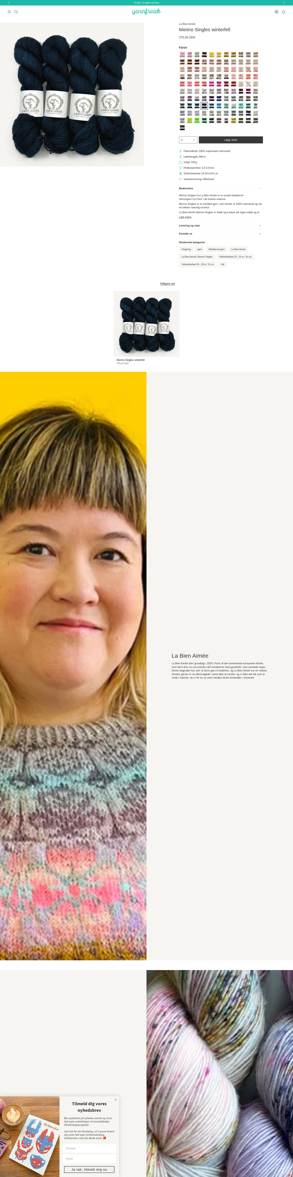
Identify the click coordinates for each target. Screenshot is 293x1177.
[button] (16, 12)
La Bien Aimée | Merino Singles (197, 257)
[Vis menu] (9, 12)
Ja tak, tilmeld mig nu (89, 1169)
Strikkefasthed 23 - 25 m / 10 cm (235, 257)
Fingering (186, 249)
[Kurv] (283, 12)
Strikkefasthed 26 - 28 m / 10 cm (198, 264)
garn (199, 249)
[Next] (284, 2)
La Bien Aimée (187, 24)
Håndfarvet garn (216, 249)
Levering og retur (189, 225)
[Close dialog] (116, 1100)
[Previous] (9, 2)
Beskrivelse (186, 188)
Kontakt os (185, 233)
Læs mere (185, 217)
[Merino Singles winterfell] (146, 324)
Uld (222, 264)
